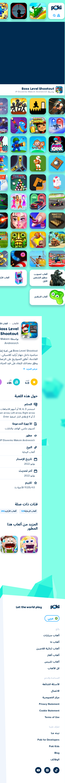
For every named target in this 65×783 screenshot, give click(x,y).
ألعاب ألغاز (53, 655)
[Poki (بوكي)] (56, 7)
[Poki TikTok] (56, 770)
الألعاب (15, 324)
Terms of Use (52, 717)
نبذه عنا (55, 733)
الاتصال (55, 691)
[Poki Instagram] (47, 770)
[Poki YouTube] (38, 770)
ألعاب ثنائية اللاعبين (47, 648)
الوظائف (54, 759)
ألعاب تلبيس (51, 662)
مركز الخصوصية (50, 697)
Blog (56, 753)
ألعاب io (54, 642)
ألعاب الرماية (28, 511)
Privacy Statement (49, 704)
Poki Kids (54, 746)
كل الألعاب (53, 668)
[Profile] (59, 15)
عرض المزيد (31, 369)
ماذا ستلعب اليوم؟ (54, 15)
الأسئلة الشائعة (50, 684)
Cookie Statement (49, 711)
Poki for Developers (48, 740)
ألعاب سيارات (51, 635)
